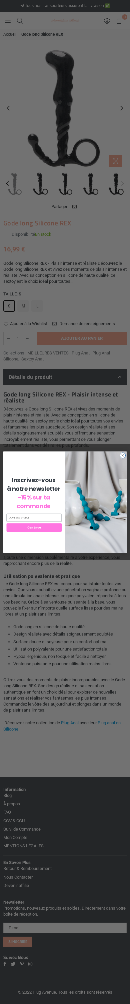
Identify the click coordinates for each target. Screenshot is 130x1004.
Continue (34, 527)
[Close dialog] (123, 455)
